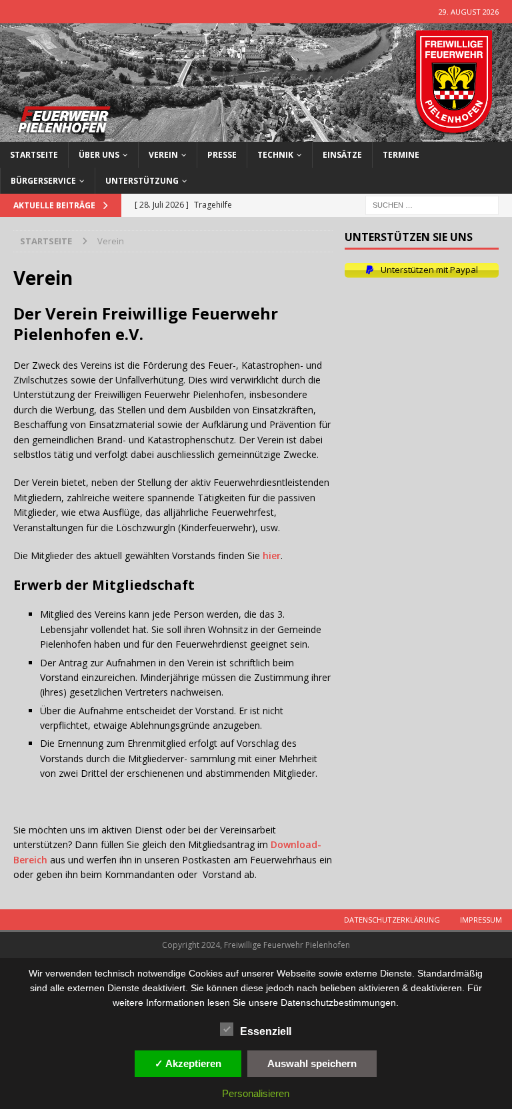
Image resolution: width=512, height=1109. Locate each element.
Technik (275, 154)
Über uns (99, 154)
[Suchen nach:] (432, 204)
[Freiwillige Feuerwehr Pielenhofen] (256, 133)
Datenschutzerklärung (392, 920)
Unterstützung (142, 180)
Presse (222, 154)
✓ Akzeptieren (188, 1063)
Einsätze (342, 154)
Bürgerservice (43, 180)
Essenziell (265, 1031)
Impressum (481, 920)
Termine (401, 154)
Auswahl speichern (312, 1063)
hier (272, 555)
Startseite (34, 154)
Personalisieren (255, 1093)
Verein (163, 154)
